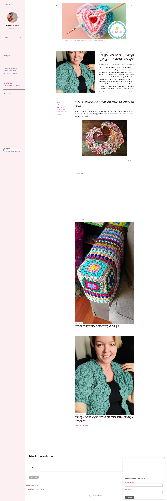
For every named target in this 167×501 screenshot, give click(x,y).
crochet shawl (60, 107)
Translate (17, 151)
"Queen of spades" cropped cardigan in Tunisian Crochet (116, 57)
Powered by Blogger (97, 495)
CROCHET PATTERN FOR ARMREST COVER (97, 326)
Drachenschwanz (61, 109)
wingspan (59, 114)
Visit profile (12, 29)
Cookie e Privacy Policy (97, 41)
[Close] (165, 458)
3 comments (82, 330)
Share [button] (100, 91)
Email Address (33, 459)
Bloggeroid (132, 160)
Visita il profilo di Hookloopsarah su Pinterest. (12, 84)
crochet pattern (60, 105)
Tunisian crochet (61, 112)
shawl (83, 116)
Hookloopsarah (12, 25)
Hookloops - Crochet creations (9, 70)
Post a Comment (107, 91)
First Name (32, 467)
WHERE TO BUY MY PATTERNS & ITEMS (74, 41)
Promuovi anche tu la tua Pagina (10, 73)
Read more (132, 91)
